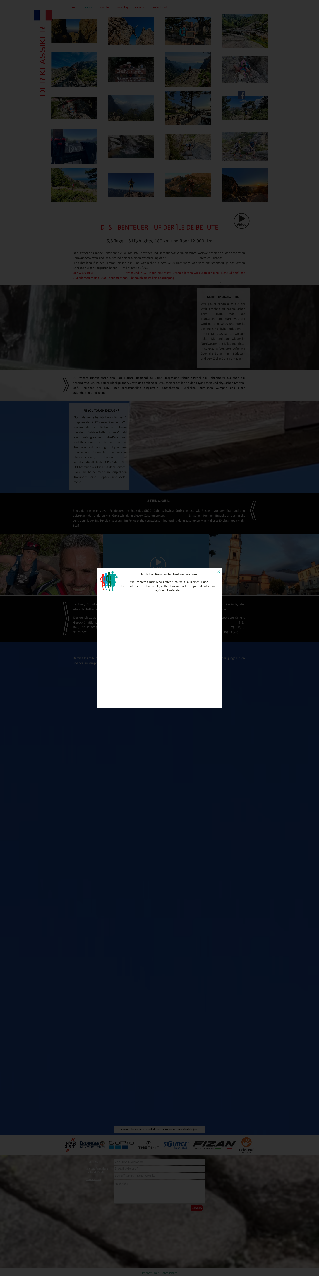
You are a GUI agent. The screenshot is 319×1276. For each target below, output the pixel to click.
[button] (218, 571)
